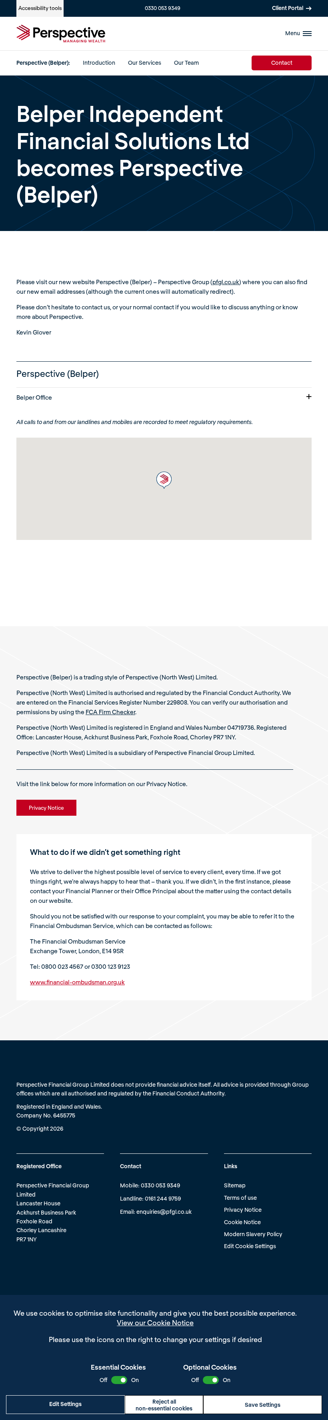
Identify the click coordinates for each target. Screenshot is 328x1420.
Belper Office (34, 397)
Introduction (99, 62)
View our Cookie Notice (155, 1322)
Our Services (144, 62)
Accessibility (40, 8)
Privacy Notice (243, 1209)
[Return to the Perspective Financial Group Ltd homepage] (60, 33)
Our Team (186, 62)
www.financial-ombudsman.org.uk (77, 982)
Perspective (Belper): (43, 62)
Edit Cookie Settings (250, 1246)
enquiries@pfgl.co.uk (164, 1211)
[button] (164, 480)
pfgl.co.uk (225, 281)
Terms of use (240, 1197)
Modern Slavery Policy (253, 1234)
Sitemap (235, 1185)
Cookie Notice (242, 1222)
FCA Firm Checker (110, 711)
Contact (281, 62)
